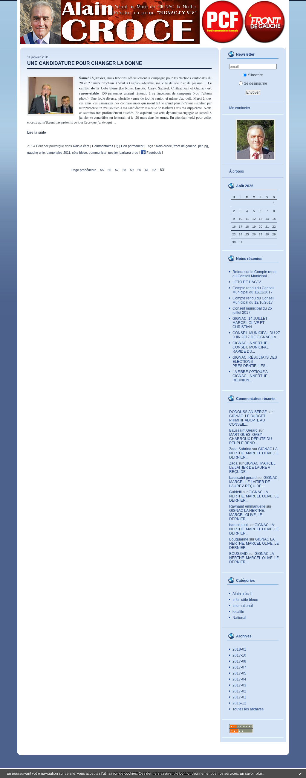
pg (206, 146)
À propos (236, 171)
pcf (200, 146)
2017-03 (239, 685)
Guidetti (235, 492)
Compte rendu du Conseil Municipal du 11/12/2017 (253, 290)
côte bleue (79, 152)
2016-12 (239, 703)
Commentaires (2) (105, 146)
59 (132, 170)
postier (113, 152)
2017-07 (239, 667)
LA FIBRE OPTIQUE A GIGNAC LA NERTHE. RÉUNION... (250, 376)
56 (109, 170)
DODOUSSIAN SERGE (248, 412)
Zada (233, 463)
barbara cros (129, 152)
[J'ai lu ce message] (300, 773)
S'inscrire (255, 75)
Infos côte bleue (245, 600)
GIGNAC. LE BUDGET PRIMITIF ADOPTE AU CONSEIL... (247, 420)
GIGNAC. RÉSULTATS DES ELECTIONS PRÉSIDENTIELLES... (254, 361)
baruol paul (238, 525)
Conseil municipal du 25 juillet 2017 (252, 310)
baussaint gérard (243, 478)
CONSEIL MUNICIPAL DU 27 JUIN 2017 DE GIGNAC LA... (256, 335)
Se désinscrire (255, 83)
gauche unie (36, 152)
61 (147, 170)
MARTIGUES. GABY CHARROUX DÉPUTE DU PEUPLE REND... (250, 439)
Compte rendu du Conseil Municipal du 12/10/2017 (253, 300)
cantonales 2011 (58, 152)
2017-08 (239, 661)
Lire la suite (36, 132)
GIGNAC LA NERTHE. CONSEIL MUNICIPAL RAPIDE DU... (250, 347)
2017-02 (239, 691)
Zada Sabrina (240, 449)
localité (238, 612)
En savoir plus (251, 773)
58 (124, 170)
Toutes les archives (248, 709)
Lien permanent (132, 146)
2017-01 (239, 697)
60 (139, 170)
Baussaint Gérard (243, 430)
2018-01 (239, 649)
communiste (97, 152)
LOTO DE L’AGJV (246, 282)
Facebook (153, 152)
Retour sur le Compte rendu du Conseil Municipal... (255, 274)
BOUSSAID (238, 554)
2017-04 (239, 679)
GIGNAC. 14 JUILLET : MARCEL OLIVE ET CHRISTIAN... (250, 322)
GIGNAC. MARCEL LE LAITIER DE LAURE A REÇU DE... (252, 467)
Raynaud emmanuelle (247, 506)
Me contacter (239, 108)
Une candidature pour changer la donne (84, 63)
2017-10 (239, 655)
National (239, 618)
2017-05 (239, 673)
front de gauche (185, 146)
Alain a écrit (242, 594)
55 (102, 170)
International (242, 606)
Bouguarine (238, 539)
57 (117, 170)
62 (154, 170)
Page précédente (83, 170)
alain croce (164, 146)
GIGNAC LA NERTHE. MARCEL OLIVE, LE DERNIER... (254, 453)
